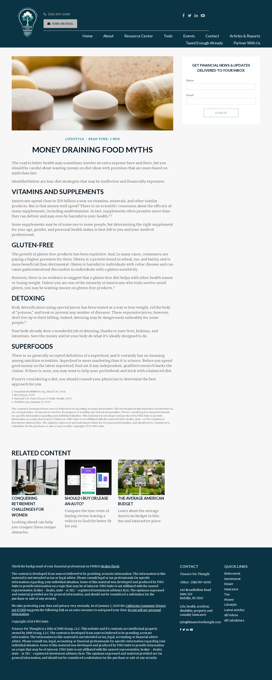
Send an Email (62, 23)
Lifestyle (230, 605)
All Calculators (234, 620)
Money (229, 600)
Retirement (232, 573)
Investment (232, 579)
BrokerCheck (110, 566)
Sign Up (221, 113)
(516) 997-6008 (59, 14)
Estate (228, 584)
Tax (227, 594)
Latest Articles (234, 610)
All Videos (231, 615)
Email (190, 95)
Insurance (231, 589)
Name (190, 80)
